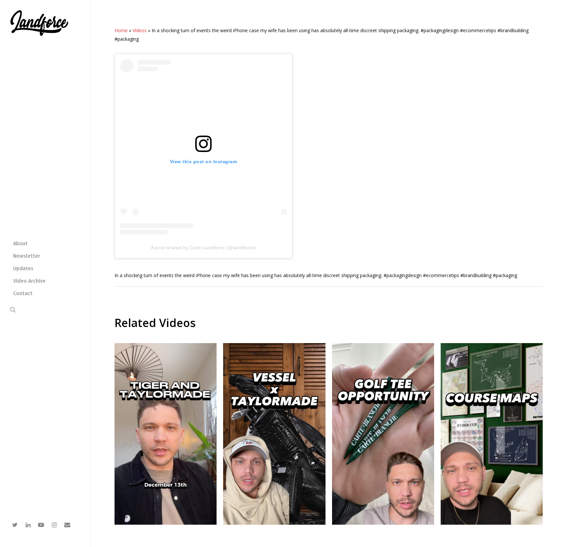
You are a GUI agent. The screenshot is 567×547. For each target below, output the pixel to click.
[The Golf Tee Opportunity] (383, 523)
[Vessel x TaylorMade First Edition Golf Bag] (274, 523)
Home (121, 30)
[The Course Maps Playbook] (492, 523)
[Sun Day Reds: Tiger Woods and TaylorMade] (166, 523)
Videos (140, 30)
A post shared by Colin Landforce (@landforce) (203, 247)
